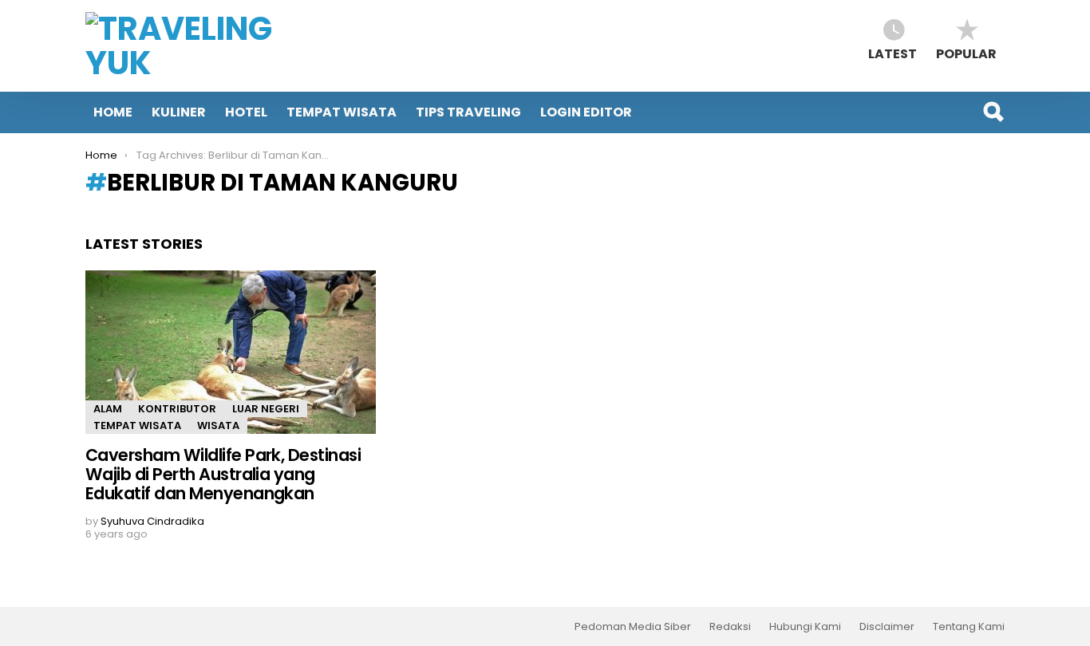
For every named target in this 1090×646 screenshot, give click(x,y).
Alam (107, 408)
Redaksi (730, 626)
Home (112, 112)
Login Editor (586, 112)
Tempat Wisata (341, 112)
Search (993, 112)
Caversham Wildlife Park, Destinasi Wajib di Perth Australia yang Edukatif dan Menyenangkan (223, 473)
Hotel (246, 112)
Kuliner (179, 112)
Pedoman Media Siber (633, 626)
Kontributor (177, 408)
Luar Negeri (265, 408)
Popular (966, 53)
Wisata (218, 425)
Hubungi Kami (805, 626)
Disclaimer (886, 626)
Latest (892, 53)
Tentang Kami (969, 626)
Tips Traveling (468, 112)
